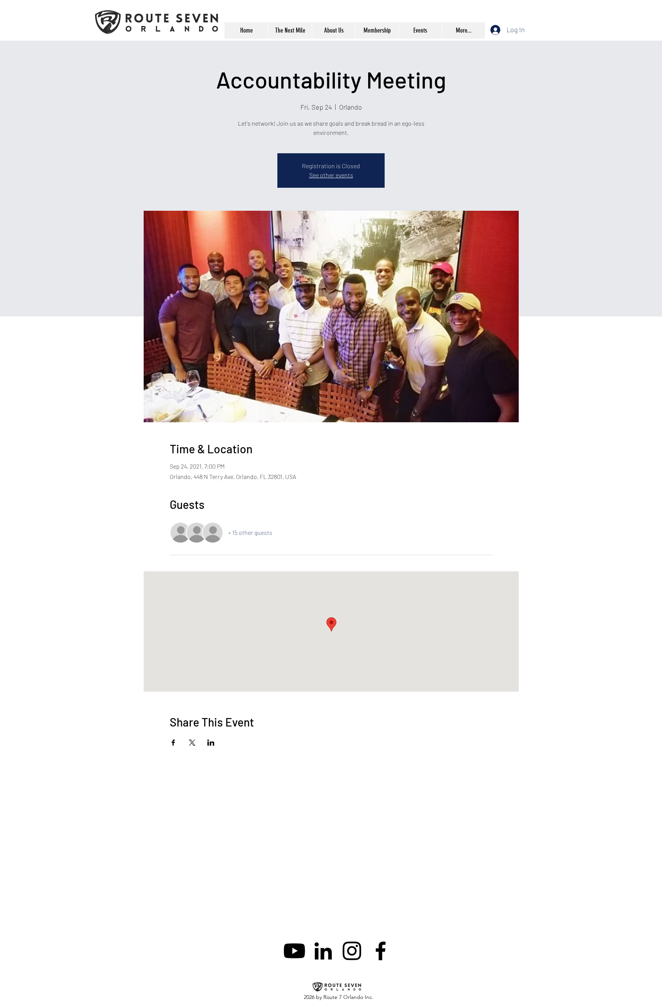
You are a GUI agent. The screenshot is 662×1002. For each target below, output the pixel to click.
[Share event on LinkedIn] (211, 743)
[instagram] (351, 950)
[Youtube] (294, 950)
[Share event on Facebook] (173, 743)
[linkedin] (323, 950)
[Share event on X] (192, 743)
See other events (331, 175)
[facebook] (380, 950)
